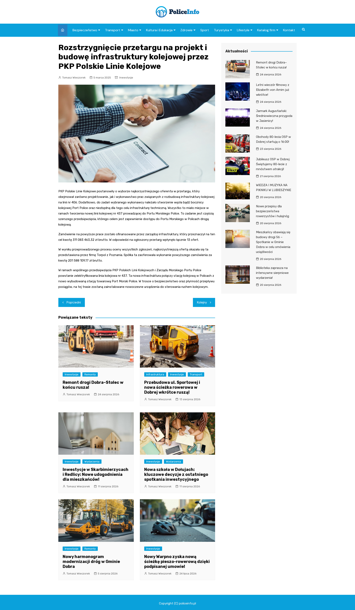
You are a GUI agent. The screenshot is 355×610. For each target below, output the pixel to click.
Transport (112, 30)
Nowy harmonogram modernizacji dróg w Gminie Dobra (91, 561)
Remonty (90, 374)
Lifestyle (243, 30)
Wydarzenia (91, 461)
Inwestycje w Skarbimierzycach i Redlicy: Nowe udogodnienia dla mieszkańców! (95, 474)
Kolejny (202, 302)
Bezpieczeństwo (85, 30)
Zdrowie (186, 30)
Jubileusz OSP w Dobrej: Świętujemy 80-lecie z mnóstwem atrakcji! (273, 164)
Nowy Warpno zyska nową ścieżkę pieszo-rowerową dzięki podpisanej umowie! (177, 561)
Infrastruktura (155, 374)
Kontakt (289, 30)
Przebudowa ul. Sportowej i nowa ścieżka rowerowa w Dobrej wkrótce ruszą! (172, 387)
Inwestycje (126, 77)
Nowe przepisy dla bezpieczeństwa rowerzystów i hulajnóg (272, 211)
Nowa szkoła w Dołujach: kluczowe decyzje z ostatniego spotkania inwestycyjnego (176, 474)
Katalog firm (266, 30)
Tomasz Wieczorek (74, 77)
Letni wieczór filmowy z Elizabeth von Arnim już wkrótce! (272, 90)
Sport (204, 30)
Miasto (133, 30)
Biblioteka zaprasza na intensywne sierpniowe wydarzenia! (272, 273)
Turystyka (221, 30)
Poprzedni (74, 302)
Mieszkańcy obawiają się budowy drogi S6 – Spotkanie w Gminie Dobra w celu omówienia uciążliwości (273, 242)
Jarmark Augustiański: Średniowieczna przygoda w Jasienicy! (274, 116)
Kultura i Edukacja (159, 30)
